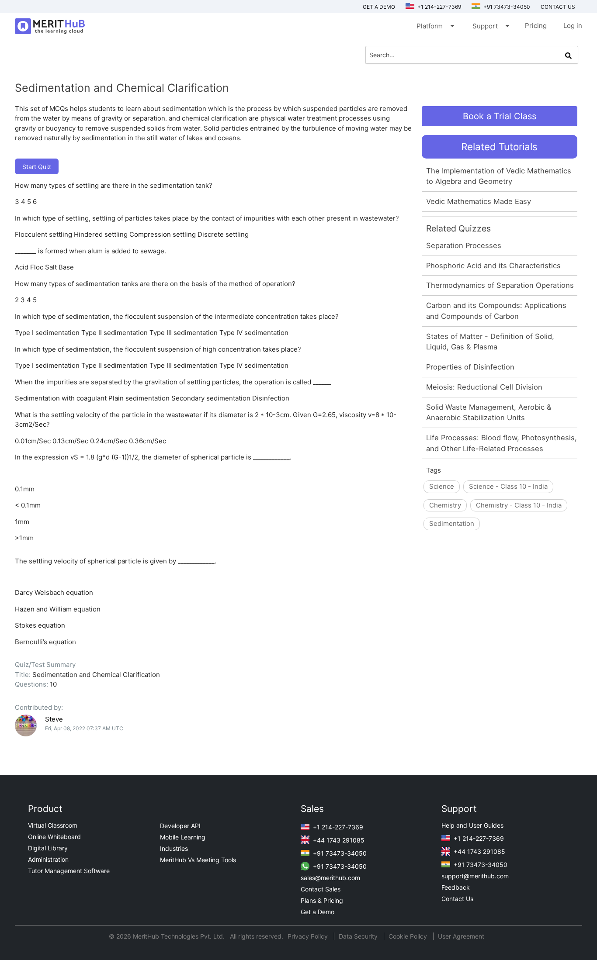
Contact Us (457, 898)
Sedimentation (451, 523)
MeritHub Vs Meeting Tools (198, 859)
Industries (174, 848)
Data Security (359, 936)
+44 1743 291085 (337, 840)
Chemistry (445, 505)
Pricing (536, 25)
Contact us (558, 6)
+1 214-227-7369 (438, 6)
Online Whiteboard (54, 836)
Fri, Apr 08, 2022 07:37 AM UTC (84, 728)
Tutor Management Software (69, 870)
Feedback (455, 887)
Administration (48, 859)
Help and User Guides (472, 825)
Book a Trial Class (499, 116)
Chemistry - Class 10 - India (519, 505)
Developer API (180, 825)
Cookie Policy (408, 936)
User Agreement (461, 936)
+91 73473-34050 (506, 6)
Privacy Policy (309, 936)
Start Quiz (36, 166)
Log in (572, 25)
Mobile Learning (182, 837)
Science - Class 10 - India (508, 486)
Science (441, 486)
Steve (54, 719)
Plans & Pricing (322, 900)
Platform (435, 26)
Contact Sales (320, 889)
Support (490, 26)
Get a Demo (379, 6)
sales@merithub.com (330, 877)
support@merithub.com (475, 876)
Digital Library (48, 848)
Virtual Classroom (52, 825)
